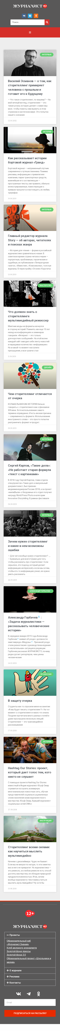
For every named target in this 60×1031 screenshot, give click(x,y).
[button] (30, 935)
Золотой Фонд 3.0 (16, 954)
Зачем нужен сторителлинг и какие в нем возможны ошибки (28, 546)
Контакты (15, 982)
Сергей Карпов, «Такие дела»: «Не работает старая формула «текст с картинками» (29, 470)
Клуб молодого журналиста (22, 947)
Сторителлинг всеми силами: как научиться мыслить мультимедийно (29, 851)
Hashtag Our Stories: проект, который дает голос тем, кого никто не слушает (29, 772)
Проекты (14, 935)
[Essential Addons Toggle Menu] (30, 32)
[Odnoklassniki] (36, 16)
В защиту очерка (20, 700)
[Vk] (24, 16)
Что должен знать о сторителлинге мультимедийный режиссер (28, 316)
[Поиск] (47, 22)
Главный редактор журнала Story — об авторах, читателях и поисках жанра (29, 240)
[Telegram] (30, 16)
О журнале (15, 970)
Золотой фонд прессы (19, 951)
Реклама (14, 976)
